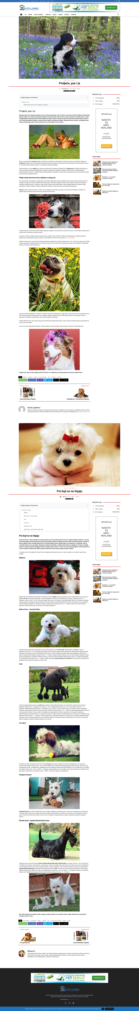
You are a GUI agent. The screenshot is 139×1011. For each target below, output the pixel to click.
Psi (70, 90)
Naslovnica (66, 80)
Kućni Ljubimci (72, 80)
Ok (103, 1008)
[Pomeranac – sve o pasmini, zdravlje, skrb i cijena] (97, 178)
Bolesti (25, 377)
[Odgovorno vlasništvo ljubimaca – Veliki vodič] (97, 192)
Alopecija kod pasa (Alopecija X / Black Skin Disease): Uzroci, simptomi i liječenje (110, 163)
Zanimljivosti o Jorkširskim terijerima (78, 399)
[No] (137, 1009)
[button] (118, 14)
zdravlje (59, 377)
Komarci (30, 377)
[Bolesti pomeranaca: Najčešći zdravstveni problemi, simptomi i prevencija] (97, 170)
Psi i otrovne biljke (70, 238)
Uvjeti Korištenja (109, 1008)
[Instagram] (117, 1)
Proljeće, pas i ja (25, 102)
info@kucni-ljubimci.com (84, 411)
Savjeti (73, 90)
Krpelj (35, 377)
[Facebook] (115, 1)
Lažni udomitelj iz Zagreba (28, 399)
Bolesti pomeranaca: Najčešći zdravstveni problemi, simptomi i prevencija (110, 171)
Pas (49, 377)
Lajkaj (118, 98)
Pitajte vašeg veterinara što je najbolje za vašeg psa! (36, 104)
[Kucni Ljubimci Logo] (34, 7)
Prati (118, 101)
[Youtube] (119, 1)
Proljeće (53, 377)
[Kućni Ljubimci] (60, 88)
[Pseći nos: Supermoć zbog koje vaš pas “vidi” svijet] (97, 185)
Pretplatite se (116, 104)
